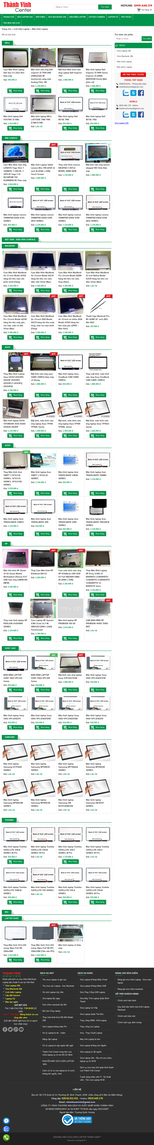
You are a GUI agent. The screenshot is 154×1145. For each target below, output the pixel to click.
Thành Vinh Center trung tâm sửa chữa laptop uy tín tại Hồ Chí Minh (57, 1053)
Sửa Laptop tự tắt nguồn (91, 1052)
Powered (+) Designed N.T (77, 1140)
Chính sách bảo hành (127, 1000)
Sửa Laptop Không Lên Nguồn (93, 1045)
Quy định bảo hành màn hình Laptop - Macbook (134, 1008)
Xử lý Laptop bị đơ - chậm (53, 1033)
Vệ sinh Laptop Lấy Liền (52, 992)
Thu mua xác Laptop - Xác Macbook (58, 986)
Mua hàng (17, 90)
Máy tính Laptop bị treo (90, 1039)
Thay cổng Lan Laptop (89, 1026)
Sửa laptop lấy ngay (51, 998)
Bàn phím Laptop (124, 67)
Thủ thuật (126, 17)
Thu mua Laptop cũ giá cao (54, 979)
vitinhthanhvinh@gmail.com (131, 87)
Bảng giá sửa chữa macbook (130, 989)
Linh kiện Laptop (77, 17)
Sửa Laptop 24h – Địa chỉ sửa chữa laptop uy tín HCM (95, 1059)
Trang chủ (8, 17)
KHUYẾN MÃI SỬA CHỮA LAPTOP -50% (58, 1062)
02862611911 (124, 84)
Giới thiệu (40, 17)
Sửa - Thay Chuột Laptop (91, 1033)
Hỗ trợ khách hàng (127, 994)
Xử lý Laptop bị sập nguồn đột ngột (57, 1045)
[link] (17, 11)
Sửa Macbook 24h (57, 17)
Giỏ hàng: (146, 10)
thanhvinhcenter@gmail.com (131, 108)
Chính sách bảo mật (126, 1016)
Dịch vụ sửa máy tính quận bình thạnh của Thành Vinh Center (97, 1069)
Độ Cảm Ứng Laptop (51, 1011)
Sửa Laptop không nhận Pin (54, 1026)
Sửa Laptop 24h (25, 17)
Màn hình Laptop (124, 62)
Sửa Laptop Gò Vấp (88, 1008)
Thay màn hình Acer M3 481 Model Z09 (57, 1019)
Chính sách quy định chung (129, 1022)
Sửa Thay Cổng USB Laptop (92, 992)
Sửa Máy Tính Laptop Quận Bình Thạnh (94, 1000)
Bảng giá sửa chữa (126, 973)
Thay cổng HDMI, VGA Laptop (93, 1020)
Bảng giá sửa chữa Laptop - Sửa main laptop (134, 981)
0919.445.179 (125, 105)
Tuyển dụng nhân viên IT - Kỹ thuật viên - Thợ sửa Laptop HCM (95, 1078)
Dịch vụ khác (85, 973)
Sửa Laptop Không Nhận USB (93, 986)
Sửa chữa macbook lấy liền (54, 1005)
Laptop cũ (113, 17)
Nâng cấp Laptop (49, 1039)
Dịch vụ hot (47, 973)
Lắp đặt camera (97, 17)
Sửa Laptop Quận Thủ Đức (92, 1014)
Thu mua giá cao (11, 23)
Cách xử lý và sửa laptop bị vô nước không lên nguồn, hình (58, 1072)
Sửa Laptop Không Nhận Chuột (93, 979)
